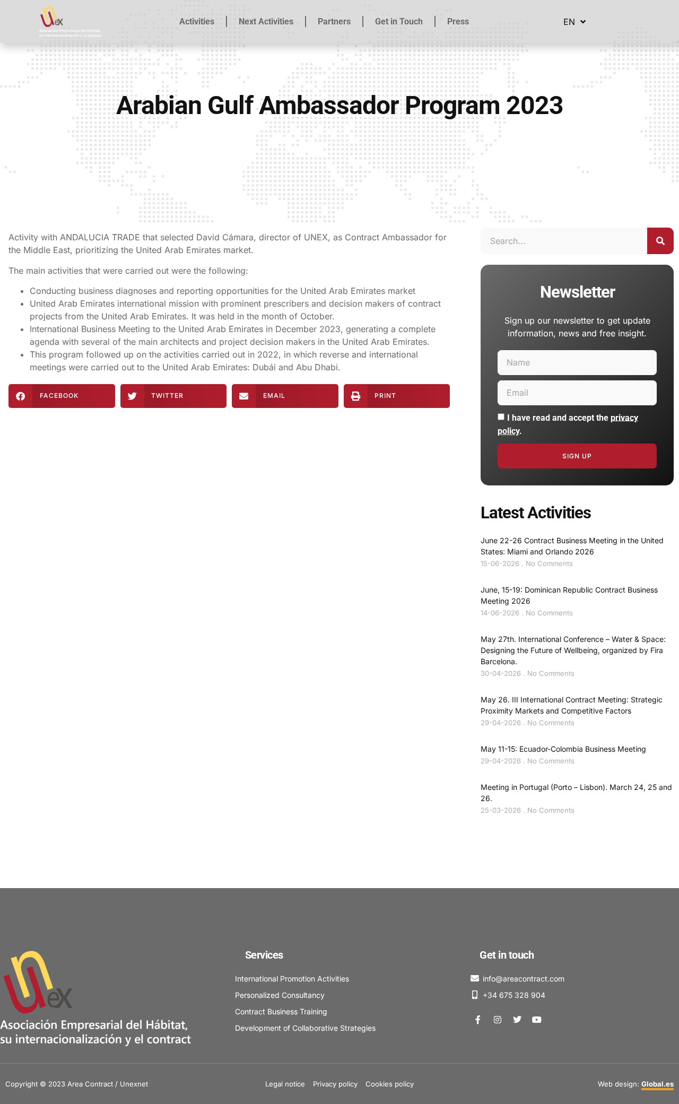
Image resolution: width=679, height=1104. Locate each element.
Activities (196, 21)
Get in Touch (399, 21)
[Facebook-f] (477, 1019)
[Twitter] (517, 1019)
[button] (61, 396)
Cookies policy (389, 1084)
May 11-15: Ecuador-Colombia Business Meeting (563, 748)
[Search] (660, 241)
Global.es (657, 1084)
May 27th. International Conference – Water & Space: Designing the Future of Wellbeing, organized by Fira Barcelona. (573, 650)
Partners (334, 21)
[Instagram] (497, 1019)
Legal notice (285, 1084)
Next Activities (266, 21)
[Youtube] (536, 1019)
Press (458, 21)
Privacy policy (335, 1084)
